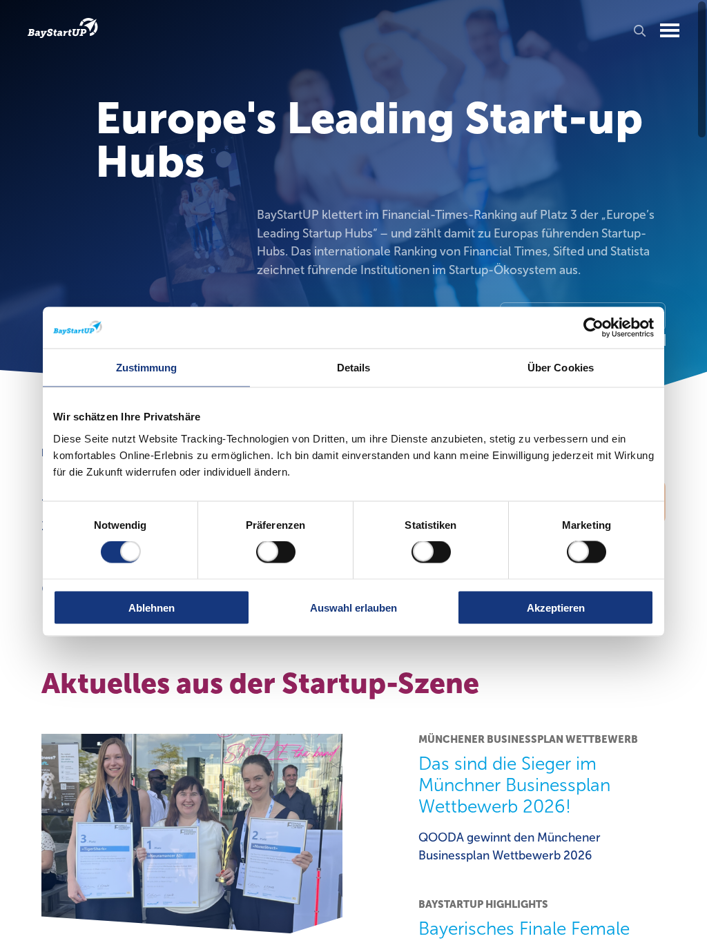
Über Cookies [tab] (560, 367)
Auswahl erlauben (353, 607)
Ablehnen (151, 607)
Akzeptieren (556, 607)
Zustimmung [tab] (146, 367)
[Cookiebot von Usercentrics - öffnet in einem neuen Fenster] (593, 328)
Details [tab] (354, 367)
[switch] (276, 552)
